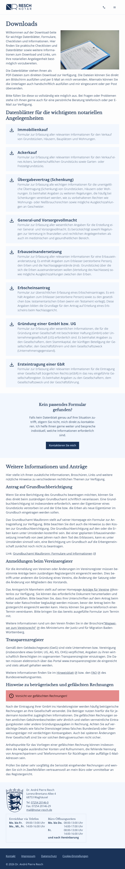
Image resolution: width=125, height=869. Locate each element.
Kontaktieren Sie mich (62, 445)
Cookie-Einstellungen (75, 856)
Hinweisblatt (65, 673)
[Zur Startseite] (19, 7)
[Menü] (114, 7)
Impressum (28, 856)
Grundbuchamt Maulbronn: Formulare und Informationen (52, 553)
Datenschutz (49, 856)
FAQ (94, 673)
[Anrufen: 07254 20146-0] (104, 7)
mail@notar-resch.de (39, 810)
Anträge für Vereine (96, 589)
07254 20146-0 (40, 802)
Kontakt (10, 856)
